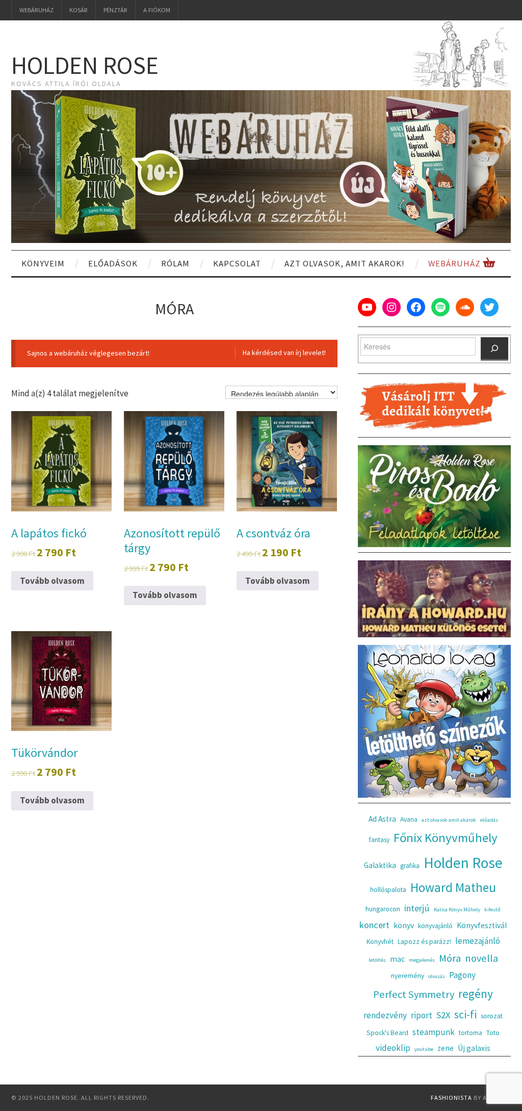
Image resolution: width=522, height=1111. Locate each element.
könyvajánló (435, 926)
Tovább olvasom (52, 580)
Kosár (78, 10)
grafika (410, 865)
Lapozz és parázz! (424, 941)
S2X (443, 1015)
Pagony (462, 975)
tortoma (470, 1032)
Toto (493, 1032)
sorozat (492, 1016)
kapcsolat (237, 263)
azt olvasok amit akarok (449, 820)
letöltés (377, 960)
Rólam (175, 263)
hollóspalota (388, 889)
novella (481, 958)
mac (397, 959)
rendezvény (385, 1015)
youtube (423, 1049)
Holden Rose (85, 65)
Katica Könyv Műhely (457, 909)
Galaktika (380, 865)
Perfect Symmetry (413, 994)
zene (445, 1048)
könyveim (43, 263)
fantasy (379, 839)
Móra (450, 958)
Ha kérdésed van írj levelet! (284, 352)
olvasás (436, 976)
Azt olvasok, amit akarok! (344, 263)
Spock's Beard (387, 1032)
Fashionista (451, 1097)
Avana (408, 819)
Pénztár (115, 10)
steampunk (433, 1032)
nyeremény (407, 975)
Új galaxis (474, 1048)
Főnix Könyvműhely (446, 838)
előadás (489, 820)
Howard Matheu (453, 887)
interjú (417, 908)
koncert (374, 925)
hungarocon (383, 909)
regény (475, 993)
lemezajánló (477, 940)
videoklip (393, 1047)
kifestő (492, 909)
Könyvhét (380, 941)
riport (421, 1015)
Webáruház (36, 10)
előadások (113, 263)
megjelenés (422, 960)
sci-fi (465, 1014)
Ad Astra (382, 819)
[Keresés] (494, 349)
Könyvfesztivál (482, 925)
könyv (404, 925)
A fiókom (156, 10)
